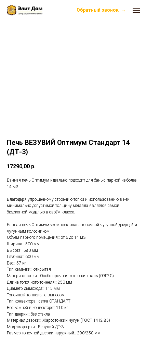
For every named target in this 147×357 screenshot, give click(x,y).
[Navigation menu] (136, 10)
